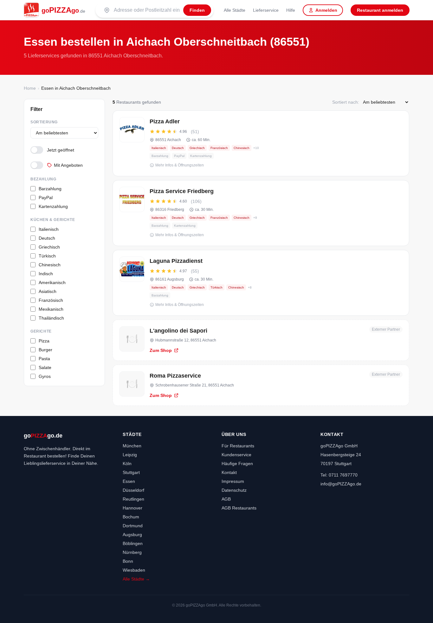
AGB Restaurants (239, 507)
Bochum (131, 516)
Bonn (128, 561)
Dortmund (133, 525)
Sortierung (44, 122)
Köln (127, 463)
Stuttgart (131, 472)
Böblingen (133, 543)
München (132, 445)
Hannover (132, 507)
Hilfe (290, 10)
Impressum (233, 481)
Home (30, 88)
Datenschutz (234, 490)
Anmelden (326, 10)
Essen (129, 481)
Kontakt (229, 472)
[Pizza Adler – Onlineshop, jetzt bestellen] (261, 143)
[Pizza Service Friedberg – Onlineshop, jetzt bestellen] (261, 213)
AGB (226, 499)
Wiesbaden (134, 570)
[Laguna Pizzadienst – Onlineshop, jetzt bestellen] (261, 282)
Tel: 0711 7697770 (339, 474)
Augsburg (132, 534)
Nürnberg (132, 552)
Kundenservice (236, 454)
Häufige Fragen (237, 463)
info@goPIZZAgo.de (340, 483)
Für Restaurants (238, 445)
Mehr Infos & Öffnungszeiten (179, 165)
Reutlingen (133, 499)
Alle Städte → (136, 578)
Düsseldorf (133, 490)
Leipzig (130, 454)
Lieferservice (266, 10)
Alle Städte (234, 10)
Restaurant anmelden (380, 10)
